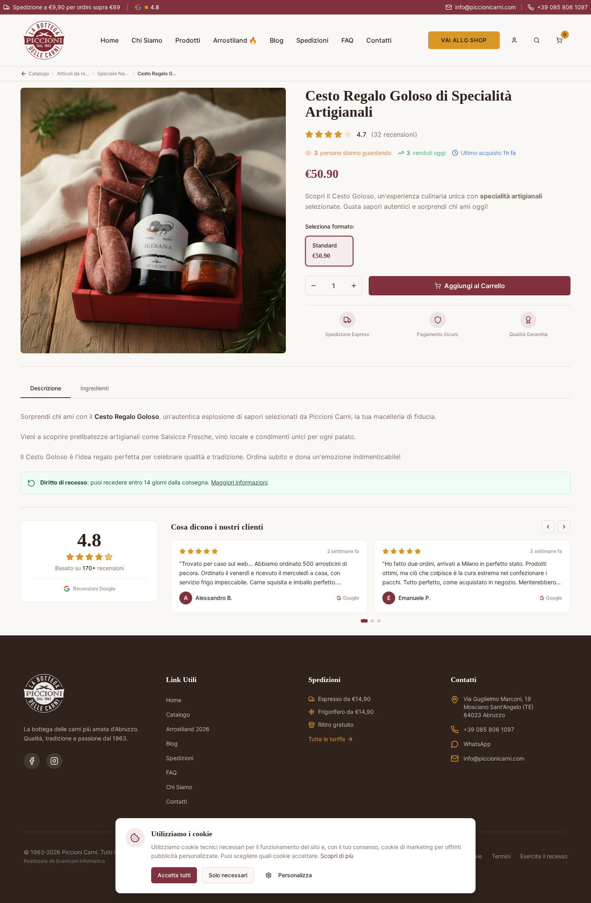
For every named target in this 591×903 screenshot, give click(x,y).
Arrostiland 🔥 (235, 40)
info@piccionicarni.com (494, 758)
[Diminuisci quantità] (314, 286)
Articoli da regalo (73, 73)
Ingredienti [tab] (94, 388)
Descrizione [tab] (45, 388)
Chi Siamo (146, 40)
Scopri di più (336, 855)
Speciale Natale (113, 73)
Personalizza (295, 875)
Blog (276, 40)
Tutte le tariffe (326, 739)
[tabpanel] (295, 432)
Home (110, 40)
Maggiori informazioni (239, 482)
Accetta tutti (174, 875)
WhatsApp (477, 743)
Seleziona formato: (329, 226)
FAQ (347, 40)
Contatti (379, 40)
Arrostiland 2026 (187, 729)
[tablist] (295, 388)
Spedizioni (312, 40)
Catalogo (178, 714)
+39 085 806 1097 (489, 729)
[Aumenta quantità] (354, 286)
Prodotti (187, 40)
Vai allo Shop (464, 40)
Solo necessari (228, 875)
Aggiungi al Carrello (474, 286)
